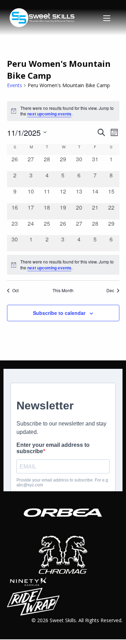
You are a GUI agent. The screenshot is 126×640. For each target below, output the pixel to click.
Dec (110, 290)
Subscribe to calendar (59, 312)
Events (14, 85)
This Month (63, 290)
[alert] (63, 265)
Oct (15, 290)
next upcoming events (49, 114)
